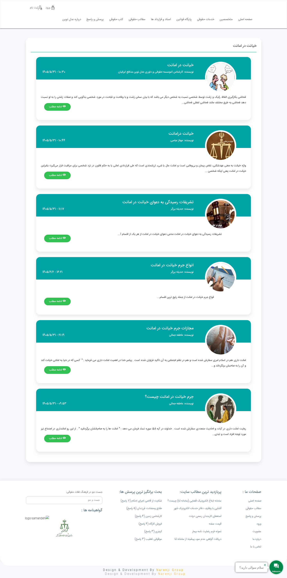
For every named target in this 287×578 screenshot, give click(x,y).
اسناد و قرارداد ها (161, 19)
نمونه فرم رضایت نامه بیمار (206, 531)
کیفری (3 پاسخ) (153, 531)
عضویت (257, 531)
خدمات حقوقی (205, 19)
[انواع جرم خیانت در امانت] (220, 277)
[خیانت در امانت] (220, 77)
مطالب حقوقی (137, 19)
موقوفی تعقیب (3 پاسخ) (148, 539)
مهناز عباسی (176, 140)
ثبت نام (34, 7)
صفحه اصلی (245, 19)
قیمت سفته (215, 524)
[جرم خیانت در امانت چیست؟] (220, 409)
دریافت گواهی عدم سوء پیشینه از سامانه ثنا (198, 539)
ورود (48, 7)
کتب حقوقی (116, 19)
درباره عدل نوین (71, 19)
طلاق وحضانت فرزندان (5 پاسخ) (144, 508)
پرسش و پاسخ (95, 19)
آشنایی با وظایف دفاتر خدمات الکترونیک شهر (197, 508)
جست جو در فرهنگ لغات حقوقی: (84, 492)
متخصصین (226, 19)
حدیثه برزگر (177, 209)
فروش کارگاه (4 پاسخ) (150, 524)
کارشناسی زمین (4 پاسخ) (148, 516)
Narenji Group (170, 570)
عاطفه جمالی (176, 335)
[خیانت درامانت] (220, 145)
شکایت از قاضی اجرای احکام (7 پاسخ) (141, 501)
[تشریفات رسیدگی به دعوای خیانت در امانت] (220, 214)
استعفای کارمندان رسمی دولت (205, 516)
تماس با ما (255, 546)
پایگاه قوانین (184, 19)
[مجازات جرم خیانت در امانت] (220, 340)
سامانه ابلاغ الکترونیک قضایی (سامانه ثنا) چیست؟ (194, 501)
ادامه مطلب (56, 106)
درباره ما (257, 539)
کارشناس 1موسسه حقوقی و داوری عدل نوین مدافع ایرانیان (150, 72)
